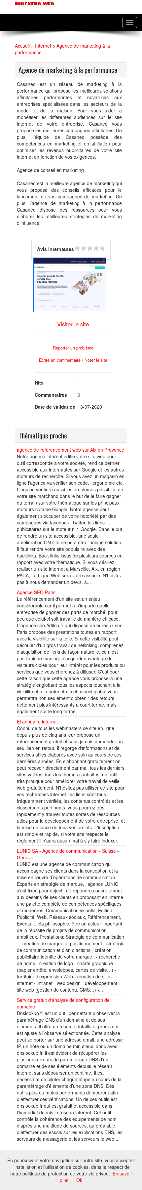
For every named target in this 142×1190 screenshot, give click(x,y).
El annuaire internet (37, 721)
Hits (39, 382)
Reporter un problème (73, 348)
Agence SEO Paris (36, 592)
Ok (79, 1180)
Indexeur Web (34, 4)
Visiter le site (73, 324)
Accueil (22, 45)
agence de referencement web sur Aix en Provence (70, 449)
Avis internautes (55, 249)
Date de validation (55, 406)
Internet (43, 45)
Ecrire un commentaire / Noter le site (73, 360)
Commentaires (51, 394)
